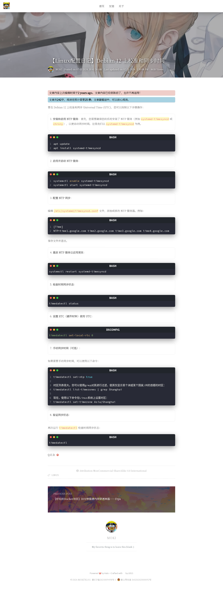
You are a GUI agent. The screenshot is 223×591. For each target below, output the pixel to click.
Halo (106, 573)
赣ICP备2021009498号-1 (104, 579)
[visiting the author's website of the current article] (111, 527)
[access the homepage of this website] (6, 6)
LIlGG (130, 573)
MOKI (59, 69)
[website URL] (52, 69)
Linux (55, 475)
